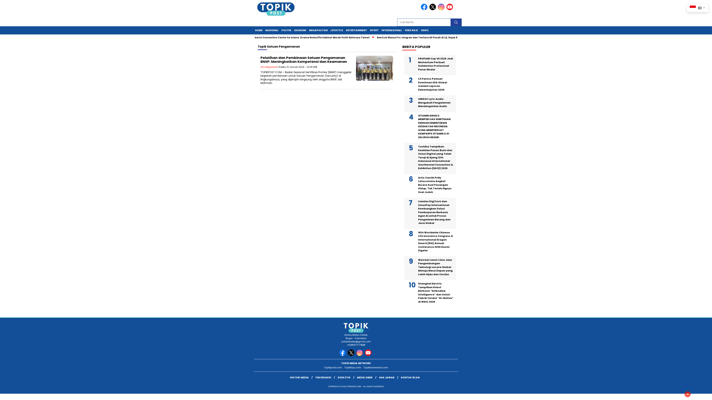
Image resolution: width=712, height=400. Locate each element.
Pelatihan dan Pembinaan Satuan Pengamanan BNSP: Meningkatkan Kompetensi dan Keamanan (304, 59)
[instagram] (442, 9)
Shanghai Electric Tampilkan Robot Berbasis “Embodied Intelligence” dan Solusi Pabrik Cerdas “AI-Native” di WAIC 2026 (435, 293)
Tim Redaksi (323, 377)
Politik (286, 30)
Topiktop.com (352, 367)
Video (424, 30)
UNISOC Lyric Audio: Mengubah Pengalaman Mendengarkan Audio (434, 102)
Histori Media (299, 377)
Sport (374, 30)
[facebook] (425, 9)
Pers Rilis (411, 30)
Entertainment (356, 30)
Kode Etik (344, 377)
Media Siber (365, 377)
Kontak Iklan (410, 377)
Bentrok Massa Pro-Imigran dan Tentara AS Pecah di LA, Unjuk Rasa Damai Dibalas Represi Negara (430, 37)
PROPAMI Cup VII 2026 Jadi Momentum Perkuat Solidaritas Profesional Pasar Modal (435, 64)
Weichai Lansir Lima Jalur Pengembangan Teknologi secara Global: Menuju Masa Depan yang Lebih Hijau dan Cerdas (435, 267)
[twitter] (433, 9)
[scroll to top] (687, 394)
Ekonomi (300, 30)
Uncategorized (269, 67)
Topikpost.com (333, 367)
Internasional (392, 30)
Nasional (271, 30)
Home (258, 30)
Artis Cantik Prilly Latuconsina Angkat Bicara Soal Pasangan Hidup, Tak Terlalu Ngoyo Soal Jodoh (434, 185)
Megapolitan (318, 30)
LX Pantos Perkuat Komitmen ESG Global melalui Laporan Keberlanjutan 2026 (432, 84)
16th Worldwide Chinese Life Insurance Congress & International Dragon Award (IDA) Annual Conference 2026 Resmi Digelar (435, 241)
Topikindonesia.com (375, 367)
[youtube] (450, 9)
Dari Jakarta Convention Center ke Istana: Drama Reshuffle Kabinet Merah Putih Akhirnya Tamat (298, 37)
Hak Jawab (386, 377)
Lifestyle (337, 30)
